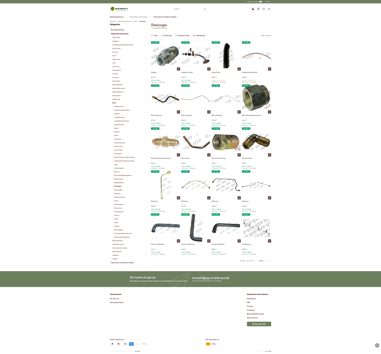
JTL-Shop (268, 351)
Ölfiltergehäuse (119, 182)
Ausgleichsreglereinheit (122, 110)
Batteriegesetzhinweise (255, 314)
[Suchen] (204, 9)
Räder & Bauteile (117, 240)
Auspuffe (117, 113)
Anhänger (115, 41)
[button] (253, 9)
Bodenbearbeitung (117, 30)
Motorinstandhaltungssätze (122, 175)
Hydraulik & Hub (117, 84)
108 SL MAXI (116, 37)
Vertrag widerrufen (259, 324)
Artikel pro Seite (183, 35)
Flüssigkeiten (116, 70)
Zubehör (115, 259)
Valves (116, 222)
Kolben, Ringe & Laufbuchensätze (124, 157)
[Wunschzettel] (258, 9)
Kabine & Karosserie (118, 88)
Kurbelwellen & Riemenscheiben (124, 161)
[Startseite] (119, 8)
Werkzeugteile (117, 251)
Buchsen (117, 132)
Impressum (251, 310)
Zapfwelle (115, 255)
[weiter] (269, 261)
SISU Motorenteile (118, 244)
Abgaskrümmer (119, 106)
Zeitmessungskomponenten (123, 233)
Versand (137, 351)
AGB (248, 302)
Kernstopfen (118, 153)
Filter (155, 35)
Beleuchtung (116, 48)
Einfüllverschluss (119, 143)
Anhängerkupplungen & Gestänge (122, 45)
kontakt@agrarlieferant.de (210, 278)
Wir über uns (114, 298)
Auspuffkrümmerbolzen (121, 121)
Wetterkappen (118, 230)
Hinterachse (116, 81)
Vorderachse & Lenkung (119, 248)
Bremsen (115, 52)
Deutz (114, 55)
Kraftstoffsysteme (118, 92)
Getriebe (115, 74)
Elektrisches (116, 59)
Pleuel (116, 201)
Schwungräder (119, 211)
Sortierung (168, 35)
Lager (116, 164)
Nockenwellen (118, 179)
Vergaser (117, 226)
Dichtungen (117, 139)
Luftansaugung (119, 168)
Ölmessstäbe (118, 190)
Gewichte (115, 77)
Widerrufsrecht (252, 318)
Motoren (117, 172)
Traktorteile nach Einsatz (119, 34)
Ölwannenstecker (119, 197)
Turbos (116, 219)
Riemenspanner (119, 204)
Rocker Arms (118, 208)
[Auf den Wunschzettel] (177, 45)
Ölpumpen (117, 193)
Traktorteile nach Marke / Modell (122, 262)
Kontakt (267, 1)
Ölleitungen (118, 186)
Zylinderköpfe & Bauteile (121, 237)
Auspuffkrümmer (119, 117)
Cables (116, 135)
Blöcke (116, 128)
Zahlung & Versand (116, 302)
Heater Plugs (118, 150)
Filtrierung (115, 66)
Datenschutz (251, 298)
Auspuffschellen (119, 124)
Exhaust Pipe (118, 146)
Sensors (116, 215)
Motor (114, 103)
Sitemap (250, 306)
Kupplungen (116, 99)
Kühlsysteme (116, 95)
